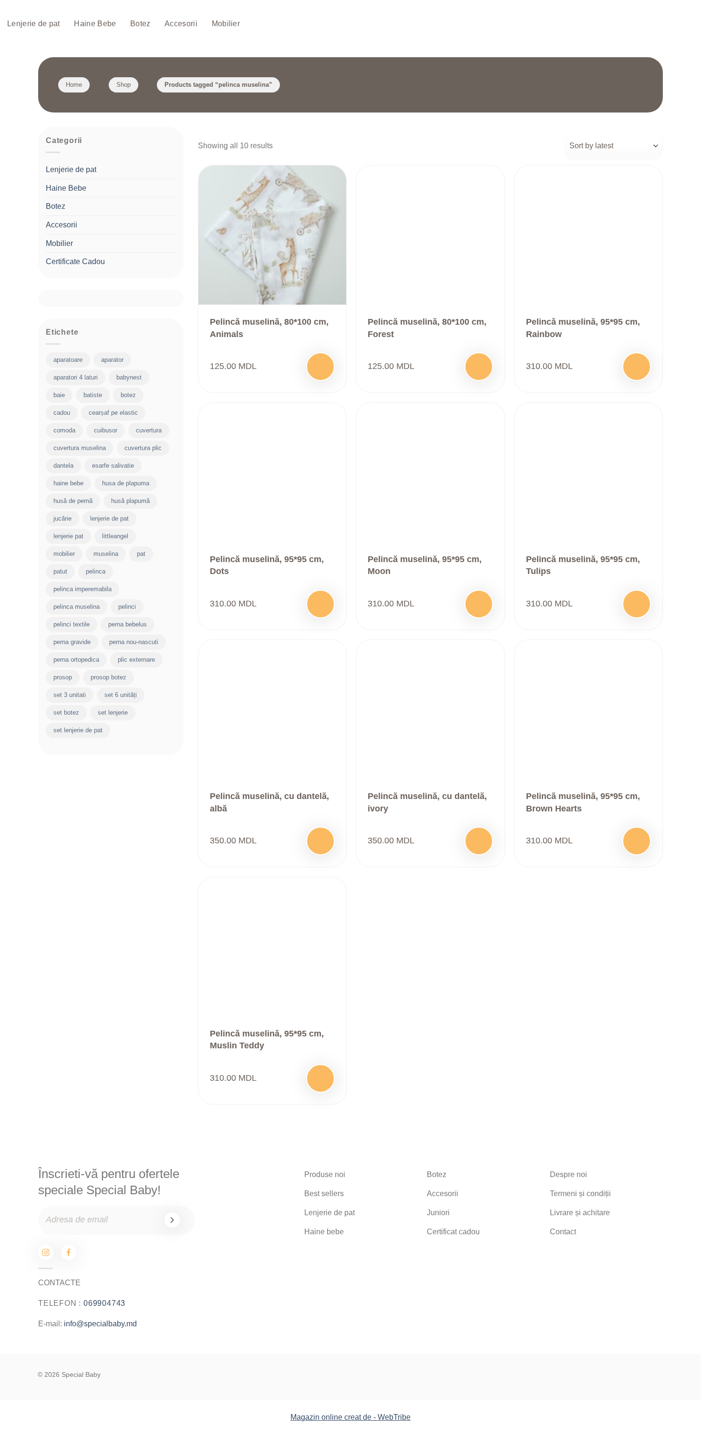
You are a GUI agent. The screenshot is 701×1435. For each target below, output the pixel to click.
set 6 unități (120, 694)
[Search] (623, 24)
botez (128, 395)
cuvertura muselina (79, 447)
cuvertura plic (143, 447)
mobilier (64, 553)
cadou (61, 412)
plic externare (136, 659)
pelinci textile (71, 624)
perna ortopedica (76, 659)
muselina (105, 553)
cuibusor (105, 430)
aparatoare (67, 359)
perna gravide (72, 642)
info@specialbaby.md (100, 1324)
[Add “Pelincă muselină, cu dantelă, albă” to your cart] (320, 841)
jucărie (62, 518)
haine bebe (68, 483)
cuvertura (149, 430)
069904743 (104, 1303)
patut (60, 571)
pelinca (95, 571)
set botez (66, 712)
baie (59, 395)
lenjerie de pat (109, 518)
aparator (112, 359)
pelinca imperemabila (82, 589)
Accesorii (181, 24)
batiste (92, 395)
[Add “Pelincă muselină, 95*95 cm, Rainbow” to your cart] (636, 366)
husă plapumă (130, 500)
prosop (62, 677)
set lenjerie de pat (78, 730)
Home (74, 84)
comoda (64, 430)
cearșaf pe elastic (113, 412)
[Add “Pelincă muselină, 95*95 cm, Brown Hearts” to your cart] (636, 841)
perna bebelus (127, 624)
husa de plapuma (125, 483)
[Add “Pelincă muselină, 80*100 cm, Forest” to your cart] (478, 366)
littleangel (115, 536)
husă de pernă (73, 500)
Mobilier (226, 24)
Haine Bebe (95, 24)
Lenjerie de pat (33, 24)
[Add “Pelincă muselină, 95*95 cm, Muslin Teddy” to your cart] (320, 1078)
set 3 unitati (69, 694)
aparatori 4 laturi (75, 377)
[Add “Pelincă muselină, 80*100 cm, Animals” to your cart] (320, 366)
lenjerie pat (68, 536)
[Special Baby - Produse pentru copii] (350, 24)
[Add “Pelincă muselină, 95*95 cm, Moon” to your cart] (478, 604)
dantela (63, 465)
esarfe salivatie (113, 465)
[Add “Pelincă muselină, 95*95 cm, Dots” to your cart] (320, 604)
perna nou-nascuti (133, 642)
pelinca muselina (76, 606)
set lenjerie (113, 712)
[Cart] (652, 24)
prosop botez (108, 677)
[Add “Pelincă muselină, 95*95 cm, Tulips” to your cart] (636, 604)
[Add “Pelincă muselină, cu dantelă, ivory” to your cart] (478, 841)
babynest (129, 377)
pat (141, 553)
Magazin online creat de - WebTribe (350, 1417)
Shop (123, 84)
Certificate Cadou (75, 261)
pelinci (127, 606)
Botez (140, 24)
